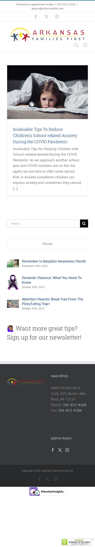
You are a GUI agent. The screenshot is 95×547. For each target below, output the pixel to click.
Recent (48, 244)
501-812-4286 (70, 410)
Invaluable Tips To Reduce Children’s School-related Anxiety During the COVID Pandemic (45, 135)
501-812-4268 (74, 404)
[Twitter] (60, 450)
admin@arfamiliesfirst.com (48, 8)
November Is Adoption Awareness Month (54, 261)
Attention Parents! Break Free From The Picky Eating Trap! (52, 301)
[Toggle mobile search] (76, 45)
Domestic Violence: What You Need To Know (52, 280)
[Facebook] (53, 450)
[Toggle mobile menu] (85, 45)
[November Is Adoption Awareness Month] (13, 262)
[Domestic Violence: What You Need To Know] (13, 276)
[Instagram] (67, 450)
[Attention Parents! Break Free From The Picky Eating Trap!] (13, 302)
